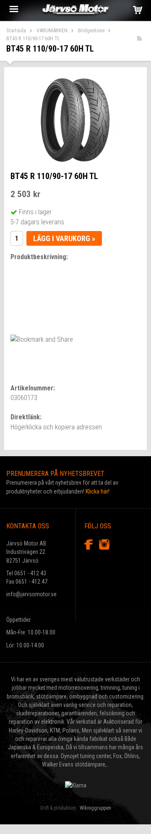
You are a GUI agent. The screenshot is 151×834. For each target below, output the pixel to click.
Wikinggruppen (95, 808)
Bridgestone (91, 30)
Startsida (16, 30)
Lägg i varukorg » (64, 238)
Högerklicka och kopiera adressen (56, 427)
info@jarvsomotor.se (31, 594)
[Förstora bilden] (75, 120)
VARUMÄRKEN (52, 30)
